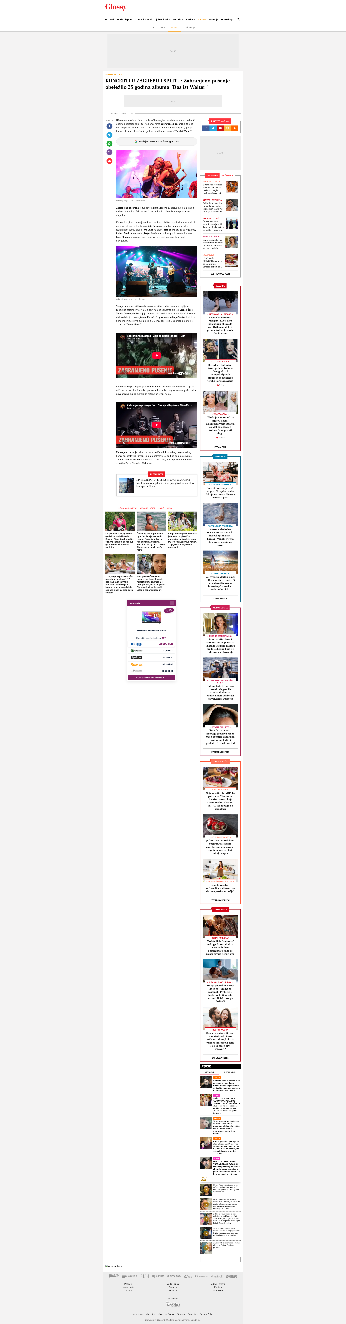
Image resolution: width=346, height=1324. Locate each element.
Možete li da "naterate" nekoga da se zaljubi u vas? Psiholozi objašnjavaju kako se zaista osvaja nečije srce (220, 947)
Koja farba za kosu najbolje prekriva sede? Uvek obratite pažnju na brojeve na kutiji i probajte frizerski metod (220, 737)
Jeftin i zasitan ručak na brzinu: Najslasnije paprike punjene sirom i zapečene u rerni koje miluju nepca (220, 847)
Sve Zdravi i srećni (220, 900)
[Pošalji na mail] (109, 161)
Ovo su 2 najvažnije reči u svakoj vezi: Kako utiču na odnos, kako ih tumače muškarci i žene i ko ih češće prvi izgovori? (220, 1040)
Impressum (138, 1314)
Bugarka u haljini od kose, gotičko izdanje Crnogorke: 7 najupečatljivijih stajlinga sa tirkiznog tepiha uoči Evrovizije (220, 372)
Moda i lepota (124, 19)
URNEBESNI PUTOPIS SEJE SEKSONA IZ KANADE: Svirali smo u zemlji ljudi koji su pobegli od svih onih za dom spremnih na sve (165, 483)
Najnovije (209, 1072)
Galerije (213, 19)
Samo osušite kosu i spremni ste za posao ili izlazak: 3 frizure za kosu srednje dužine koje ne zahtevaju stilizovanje (213, 244)
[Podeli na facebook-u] (109, 126)
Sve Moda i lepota (220, 752)
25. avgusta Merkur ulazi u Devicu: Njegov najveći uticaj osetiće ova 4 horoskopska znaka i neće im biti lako (220, 583)
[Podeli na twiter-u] (109, 135)
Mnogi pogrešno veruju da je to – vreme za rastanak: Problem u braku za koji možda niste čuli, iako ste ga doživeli (220, 993)
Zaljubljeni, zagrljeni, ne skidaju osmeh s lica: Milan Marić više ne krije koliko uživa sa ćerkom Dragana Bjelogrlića (213, 207)
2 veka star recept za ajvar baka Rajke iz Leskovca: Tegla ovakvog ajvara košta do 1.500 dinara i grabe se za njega (213, 189)
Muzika (174, 27)
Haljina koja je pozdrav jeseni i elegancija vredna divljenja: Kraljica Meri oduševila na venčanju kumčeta (220, 692)
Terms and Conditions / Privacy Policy (195, 1314)
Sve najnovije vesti (220, 274)
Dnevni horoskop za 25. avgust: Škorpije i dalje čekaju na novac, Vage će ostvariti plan (220, 492)
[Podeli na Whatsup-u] (109, 144)
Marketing (150, 1314)
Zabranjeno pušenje (127, 507)
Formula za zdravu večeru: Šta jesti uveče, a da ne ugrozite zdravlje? (220, 888)
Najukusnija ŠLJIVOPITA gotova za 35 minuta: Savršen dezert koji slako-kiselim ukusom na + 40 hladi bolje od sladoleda (213, 262)
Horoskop (226, 19)
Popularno (229, 1072)
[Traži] (238, 19)
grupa (169, 507)
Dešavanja (189, 27)
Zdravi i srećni (143, 19)
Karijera (190, 19)
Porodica (178, 19)
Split (152, 507)
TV (152, 27)
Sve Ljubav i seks (220, 1058)
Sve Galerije (220, 447)
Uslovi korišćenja (166, 1314)
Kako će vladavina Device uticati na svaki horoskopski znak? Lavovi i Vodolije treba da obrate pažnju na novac (220, 537)
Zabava (202, 19)
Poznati (109, 19)
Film (162, 27)
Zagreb (161, 507)
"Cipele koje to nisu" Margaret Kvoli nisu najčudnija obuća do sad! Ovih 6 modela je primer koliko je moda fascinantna (220, 325)
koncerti (144, 507)
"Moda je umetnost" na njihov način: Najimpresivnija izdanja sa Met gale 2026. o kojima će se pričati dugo (220, 425)
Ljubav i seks (162, 19)
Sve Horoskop (220, 598)
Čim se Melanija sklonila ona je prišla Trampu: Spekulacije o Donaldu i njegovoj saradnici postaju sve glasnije (213, 225)
